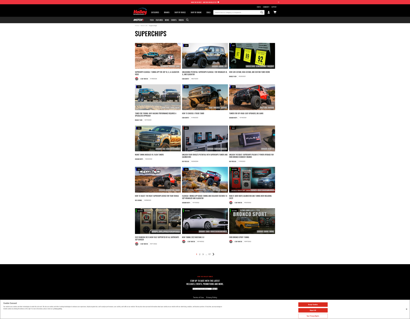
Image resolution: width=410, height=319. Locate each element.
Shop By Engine (196, 12)
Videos (181, 20)
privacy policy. (57, 309)
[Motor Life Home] (138, 20)
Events (259, 7)
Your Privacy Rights (313, 316)
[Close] (406, 309)
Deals (208, 12)
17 (209, 254)
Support (274, 7)
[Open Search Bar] (187, 20)
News (167, 20)
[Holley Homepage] (140, 9)
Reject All (313, 310)
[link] (158, 56)
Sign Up (214, 289)
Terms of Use (198, 297)
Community (266, 7)
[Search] (262, 12)
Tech (152, 20)
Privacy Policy (211, 297)
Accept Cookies (313, 304)
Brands (166, 12)
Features (159, 20)
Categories (155, 12)
